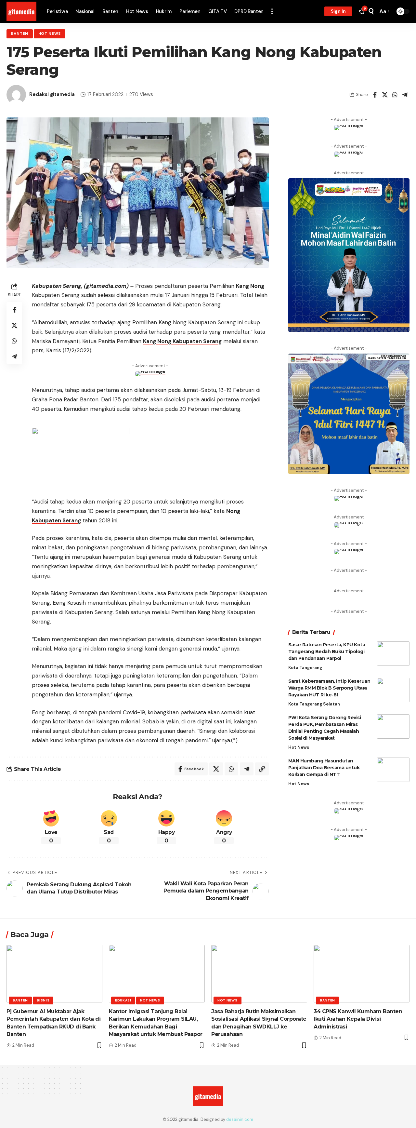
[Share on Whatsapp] (394, 94)
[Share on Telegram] (405, 94)
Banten (19, 33)
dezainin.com (239, 1119)
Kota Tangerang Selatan (314, 704)
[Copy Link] (262, 768)
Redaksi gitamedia (52, 94)
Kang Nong (250, 285)
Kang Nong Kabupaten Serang (182, 341)
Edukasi (123, 1000)
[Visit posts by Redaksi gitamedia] (16, 94)
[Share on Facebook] (374, 94)
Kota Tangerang (305, 667)
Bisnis (43, 1000)
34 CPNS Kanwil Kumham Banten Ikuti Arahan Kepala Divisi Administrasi (358, 1018)
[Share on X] (384, 94)
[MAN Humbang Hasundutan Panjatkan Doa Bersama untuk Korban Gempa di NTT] (393, 770)
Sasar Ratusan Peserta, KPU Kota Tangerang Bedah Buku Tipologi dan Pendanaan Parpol (326, 651)
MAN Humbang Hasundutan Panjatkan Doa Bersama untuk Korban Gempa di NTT (324, 767)
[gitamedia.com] (21, 11)
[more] (272, 11)
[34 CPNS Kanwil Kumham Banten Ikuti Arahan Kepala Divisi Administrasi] (362, 973)
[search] (371, 11)
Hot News (49, 33)
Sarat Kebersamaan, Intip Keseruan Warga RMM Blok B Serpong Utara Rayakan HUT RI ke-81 (329, 688)
